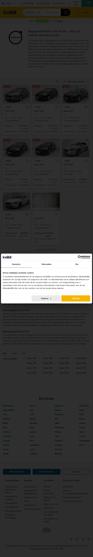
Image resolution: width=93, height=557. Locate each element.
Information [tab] (46, 264)
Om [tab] (76, 264)
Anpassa (44, 298)
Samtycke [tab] (16, 264)
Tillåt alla (76, 298)
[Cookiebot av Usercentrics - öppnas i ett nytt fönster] (79, 257)
